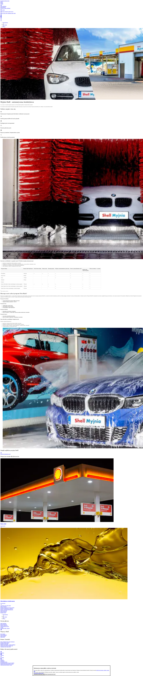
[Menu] (71, 20)
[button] (71, 9)
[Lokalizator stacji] (71, 15)
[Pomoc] (71, 18)
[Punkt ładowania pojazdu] (71, 16)
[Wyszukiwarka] (71, 19)
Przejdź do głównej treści (4, 0)
